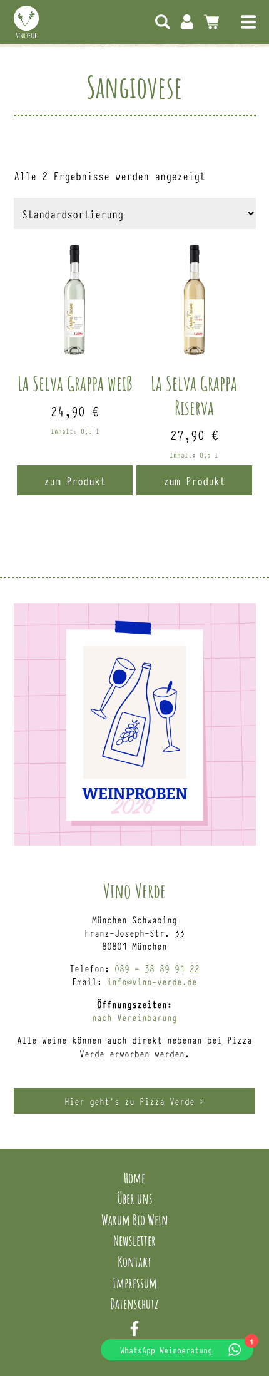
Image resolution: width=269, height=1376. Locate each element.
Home (134, 1177)
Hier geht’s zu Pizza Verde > (134, 1101)
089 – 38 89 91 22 (157, 968)
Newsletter (134, 1240)
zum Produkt (75, 480)
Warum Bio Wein (134, 1219)
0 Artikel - (211, 21)
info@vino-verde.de (152, 981)
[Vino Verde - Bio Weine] (26, 22)
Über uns (135, 1198)
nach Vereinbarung (134, 1017)
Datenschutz (134, 1303)
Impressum (135, 1282)
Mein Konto (187, 21)
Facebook (134, 1328)
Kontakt (134, 1261)
